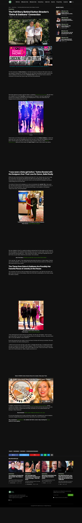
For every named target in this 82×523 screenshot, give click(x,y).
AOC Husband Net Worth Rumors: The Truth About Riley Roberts (66, 40)
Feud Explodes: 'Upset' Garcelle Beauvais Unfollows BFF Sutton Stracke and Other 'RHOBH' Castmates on (26, 48)
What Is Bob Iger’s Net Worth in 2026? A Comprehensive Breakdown (67, 26)
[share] (42, 47)
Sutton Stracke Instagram (34, 223)
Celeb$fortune (20, 419)
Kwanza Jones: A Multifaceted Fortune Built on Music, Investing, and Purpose (66, 14)
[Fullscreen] (51, 50)
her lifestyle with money (41, 94)
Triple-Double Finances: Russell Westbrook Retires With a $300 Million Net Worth (66, 21)
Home (10, 7)
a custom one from (38, 405)
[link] (11, 48)
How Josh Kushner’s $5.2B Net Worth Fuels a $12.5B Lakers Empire (67, 33)
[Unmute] (46, 50)
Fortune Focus (14, 7)
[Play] (44, 50)
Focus (48, 419)
